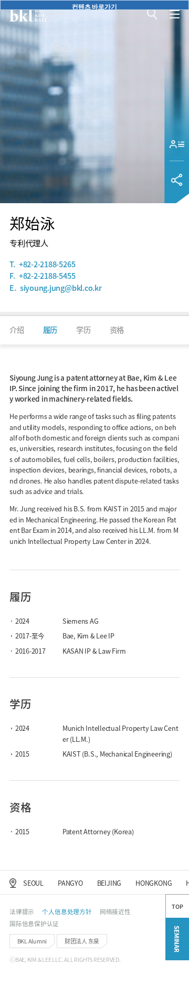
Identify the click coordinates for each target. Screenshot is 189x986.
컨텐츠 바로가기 (94, 6)
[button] (152, 14)
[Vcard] (176, 144)
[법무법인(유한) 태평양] (28, 15)
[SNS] (176, 179)
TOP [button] (177, 906)
